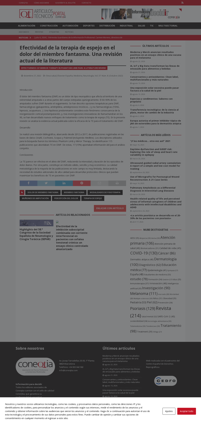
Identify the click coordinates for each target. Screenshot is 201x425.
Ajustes (169, 411)
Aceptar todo (186, 411)
